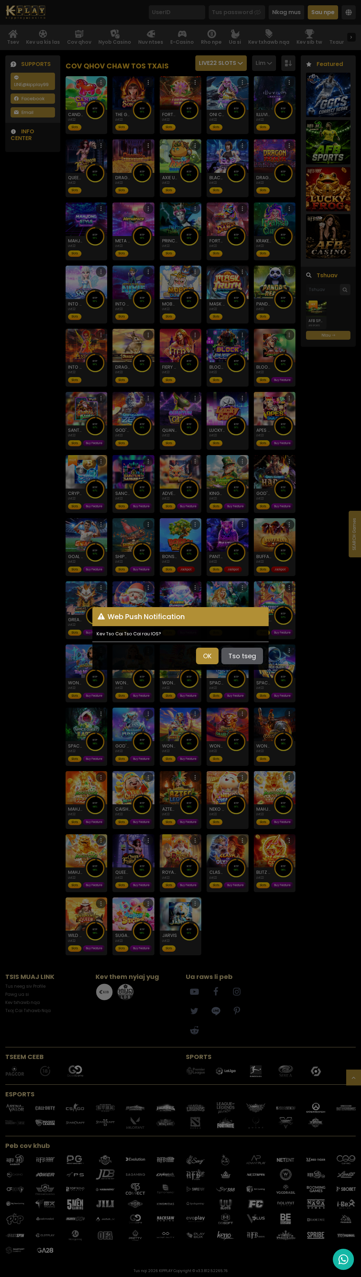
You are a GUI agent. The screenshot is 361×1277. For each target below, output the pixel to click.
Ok (207, 656)
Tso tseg (242, 656)
